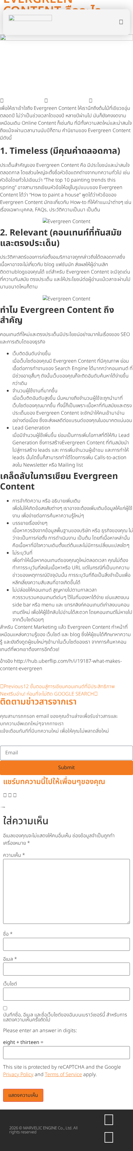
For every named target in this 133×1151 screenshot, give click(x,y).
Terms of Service (63, 1074)
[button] (22, 101)
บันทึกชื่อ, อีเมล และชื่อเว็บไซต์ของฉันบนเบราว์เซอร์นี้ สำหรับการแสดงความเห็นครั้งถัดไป (65, 1017)
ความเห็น (14, 855)
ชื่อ (8, 934)
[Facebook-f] (109, 1120)
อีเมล (10, 959)
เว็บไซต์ (10, 983)
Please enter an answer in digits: (40, 1030)
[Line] (109, 1138)
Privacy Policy (18, 1074)
